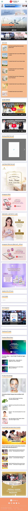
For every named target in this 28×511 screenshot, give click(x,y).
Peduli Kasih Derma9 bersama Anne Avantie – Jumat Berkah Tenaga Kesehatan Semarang (17, 457)
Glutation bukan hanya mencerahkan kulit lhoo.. (13, 395)
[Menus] (2, 1)
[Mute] (22, 114)
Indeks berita (20, 509)
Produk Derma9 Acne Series (15, 91)
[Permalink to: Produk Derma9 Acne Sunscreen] (4, 63)
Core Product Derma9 (7, 24)
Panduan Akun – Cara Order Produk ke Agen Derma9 (13, 356)
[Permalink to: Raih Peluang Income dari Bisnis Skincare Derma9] (5, 369)
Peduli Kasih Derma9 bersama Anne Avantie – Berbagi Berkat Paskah (17, 450)
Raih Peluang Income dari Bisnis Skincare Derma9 (16, 367)
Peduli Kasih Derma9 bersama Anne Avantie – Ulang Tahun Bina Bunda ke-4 (14, 446)
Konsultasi (10, 509)
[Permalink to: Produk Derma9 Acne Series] (4, 93)
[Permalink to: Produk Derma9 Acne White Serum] (4, 85)
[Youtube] (14, 503)
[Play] (3, 114)
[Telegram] (16, 503)
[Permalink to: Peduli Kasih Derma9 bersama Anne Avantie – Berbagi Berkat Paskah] (5, 452)
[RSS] (19, 503)
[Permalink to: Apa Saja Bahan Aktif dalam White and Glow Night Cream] (5, 420)
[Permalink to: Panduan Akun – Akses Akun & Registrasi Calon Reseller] (5, 362)
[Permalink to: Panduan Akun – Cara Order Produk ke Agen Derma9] (14, 347)
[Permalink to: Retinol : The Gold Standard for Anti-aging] (5, 414)
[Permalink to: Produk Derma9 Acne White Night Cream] (4, 55)
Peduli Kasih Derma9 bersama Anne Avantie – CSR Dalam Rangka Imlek (17, 464)
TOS (15, 509)
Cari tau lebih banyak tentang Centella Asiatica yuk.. (15, 399)
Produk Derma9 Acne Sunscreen (16, 61)
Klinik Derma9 (4, 509)
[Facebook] (9, 503)
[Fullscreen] (24, 114)
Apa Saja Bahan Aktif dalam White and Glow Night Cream (7, 37)
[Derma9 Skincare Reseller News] (14, 1)
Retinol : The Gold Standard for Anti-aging (17, 412)
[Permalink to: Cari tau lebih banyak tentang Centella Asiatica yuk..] (5, 400)
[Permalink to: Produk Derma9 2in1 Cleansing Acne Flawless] (4, 78)
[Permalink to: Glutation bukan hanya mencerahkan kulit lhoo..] (14, 385)
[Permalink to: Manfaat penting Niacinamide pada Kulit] (4, 48)
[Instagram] (11, 503)
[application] (14, 109)
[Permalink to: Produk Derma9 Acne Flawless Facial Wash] (4, 70)
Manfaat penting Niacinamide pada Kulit (17, 406)
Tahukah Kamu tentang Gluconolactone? (19, 37)
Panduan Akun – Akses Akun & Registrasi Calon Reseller (15, 361)
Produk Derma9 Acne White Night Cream (13, 27)
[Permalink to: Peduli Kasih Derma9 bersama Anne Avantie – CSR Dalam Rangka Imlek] (5, 465)
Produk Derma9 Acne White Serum (17, 84)
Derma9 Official (16, 507)
